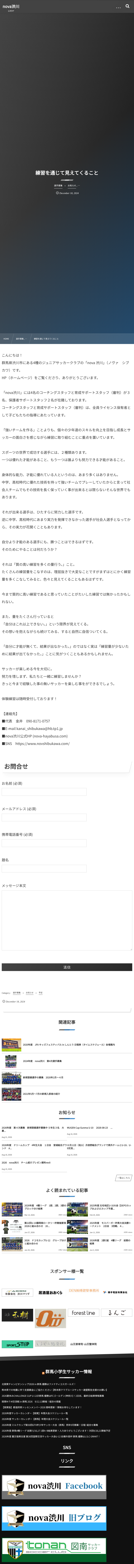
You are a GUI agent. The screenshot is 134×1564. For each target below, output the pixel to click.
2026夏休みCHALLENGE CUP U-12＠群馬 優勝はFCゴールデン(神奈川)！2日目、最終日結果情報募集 (53, 1395)
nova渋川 (11, 6)
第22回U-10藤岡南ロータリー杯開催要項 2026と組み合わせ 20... (45, 1224)
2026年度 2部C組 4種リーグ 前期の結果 (110, 1242)
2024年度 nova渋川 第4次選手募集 (43, 1061)
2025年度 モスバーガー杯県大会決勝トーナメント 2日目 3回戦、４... (110, 1224)
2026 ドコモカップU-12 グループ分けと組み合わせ (45, 1242)
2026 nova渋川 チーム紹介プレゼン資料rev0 (26, 1162)
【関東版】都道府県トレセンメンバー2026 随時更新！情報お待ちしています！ (42, 1407)
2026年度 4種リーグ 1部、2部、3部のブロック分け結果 (45, 1207)
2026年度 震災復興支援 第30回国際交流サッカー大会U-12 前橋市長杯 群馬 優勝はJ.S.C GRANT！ (51, 1436)
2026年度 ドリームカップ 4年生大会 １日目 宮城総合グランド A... (34, 1146)
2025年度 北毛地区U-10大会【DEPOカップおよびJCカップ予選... (110, 1207)
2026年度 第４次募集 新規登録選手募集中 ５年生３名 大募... (33, 1129)
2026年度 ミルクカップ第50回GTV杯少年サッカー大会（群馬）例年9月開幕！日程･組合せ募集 (50, 1425)
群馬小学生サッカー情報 (68, 1371)
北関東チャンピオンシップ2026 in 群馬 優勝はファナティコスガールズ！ (39, 1384)
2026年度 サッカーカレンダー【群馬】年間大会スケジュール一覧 (35, 1419)
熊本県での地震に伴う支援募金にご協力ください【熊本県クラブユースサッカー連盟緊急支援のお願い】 (55, 1389)
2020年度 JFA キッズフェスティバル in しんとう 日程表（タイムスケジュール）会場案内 (69, 1044)
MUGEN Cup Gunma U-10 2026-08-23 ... (90, 1127)
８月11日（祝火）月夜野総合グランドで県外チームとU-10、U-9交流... (99, 1146)
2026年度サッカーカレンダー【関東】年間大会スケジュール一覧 (35, 1413)
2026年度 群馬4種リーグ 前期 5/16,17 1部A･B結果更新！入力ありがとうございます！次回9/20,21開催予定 (56, 1430)
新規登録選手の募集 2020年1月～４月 (43, 1077)
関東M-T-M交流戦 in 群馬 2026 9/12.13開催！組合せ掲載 (31, 1401)
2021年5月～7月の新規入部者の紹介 (41, 1093)
